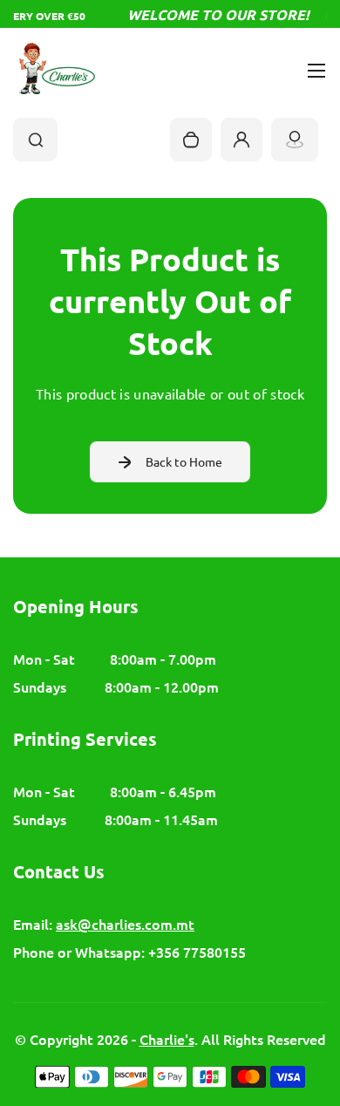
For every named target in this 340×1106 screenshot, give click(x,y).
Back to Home (184, 461)
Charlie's (166, 1038)
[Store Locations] (294, 139)
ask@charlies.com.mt (125, 923)
